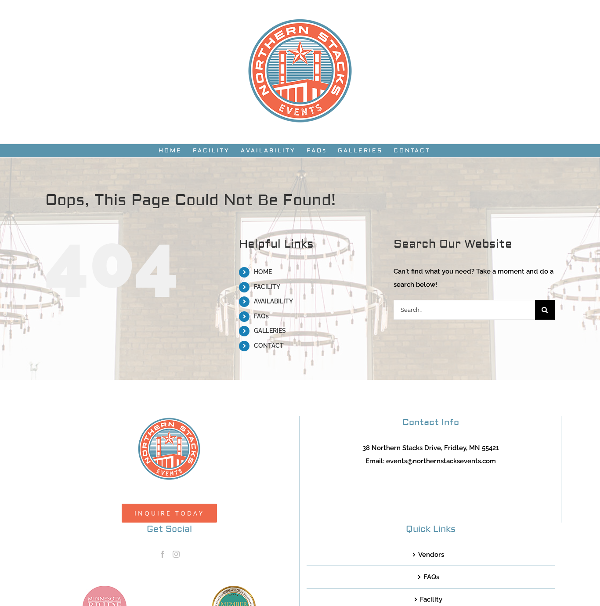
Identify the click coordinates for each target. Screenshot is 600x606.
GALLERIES (270, 330)
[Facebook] (162, 554)
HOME (263, 271)
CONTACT (269, 345)
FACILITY (267, 286)
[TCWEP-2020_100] (234, 589)
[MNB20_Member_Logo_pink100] (105, 589)
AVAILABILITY (273, 301)
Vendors (431, 555)
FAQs (261, 316)
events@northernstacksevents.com (441, 461)
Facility (431, 599)
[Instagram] (176, 554)
